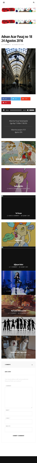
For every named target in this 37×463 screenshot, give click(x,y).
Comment (8, 385)
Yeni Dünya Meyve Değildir (18, 329)
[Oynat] (4, 110)
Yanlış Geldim (18, 186)
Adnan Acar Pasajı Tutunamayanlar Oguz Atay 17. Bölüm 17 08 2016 (18, 122)
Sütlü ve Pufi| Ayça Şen (18, 352)
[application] (18, 110)
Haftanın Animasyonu (18, 311)
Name (8, 410)
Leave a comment (13, 161)
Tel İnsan (18, 213)
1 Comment (13, 267)
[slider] (32, 110)
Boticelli (18, 159)
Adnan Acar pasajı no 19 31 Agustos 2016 (18, 130)
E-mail (8, 418)
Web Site (8, 426)
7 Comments (14, 332)
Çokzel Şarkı (18, 289)
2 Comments (7, 44)
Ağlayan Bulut (18, 264)
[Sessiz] (28, 110)
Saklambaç (18, 240)
